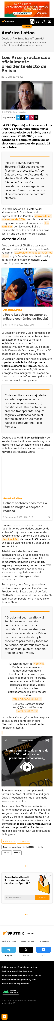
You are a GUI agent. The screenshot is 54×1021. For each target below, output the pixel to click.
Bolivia (40, 847)
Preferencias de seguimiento (15, 983)
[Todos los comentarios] (5, 1017)
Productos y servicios (12, 971)
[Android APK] (10, 992)
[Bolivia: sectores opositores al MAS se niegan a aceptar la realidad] (27, 475)
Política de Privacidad (12, 975)
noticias (17, 853)
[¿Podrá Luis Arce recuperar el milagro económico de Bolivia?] (27, 287)
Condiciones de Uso (27, 967)
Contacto (27, 971)
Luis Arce (6, 853)
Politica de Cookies (32, 975)
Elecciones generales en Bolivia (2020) (18, 847)
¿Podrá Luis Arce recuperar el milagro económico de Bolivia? (25, 316)
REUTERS (7, 112)
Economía (45, 941)
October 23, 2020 (27, 711)
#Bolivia (39, 663)
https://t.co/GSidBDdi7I (27, 699)
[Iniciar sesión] (37, 21)
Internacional (23, 841)
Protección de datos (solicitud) (16, 979)
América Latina (12, 310)
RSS (34, 979)
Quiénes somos (9, 967)
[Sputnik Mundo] (9, 22)
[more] (49, 324)
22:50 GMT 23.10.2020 (12, 76)
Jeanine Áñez (10, 539)
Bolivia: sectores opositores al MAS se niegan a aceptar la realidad (25, 507)
